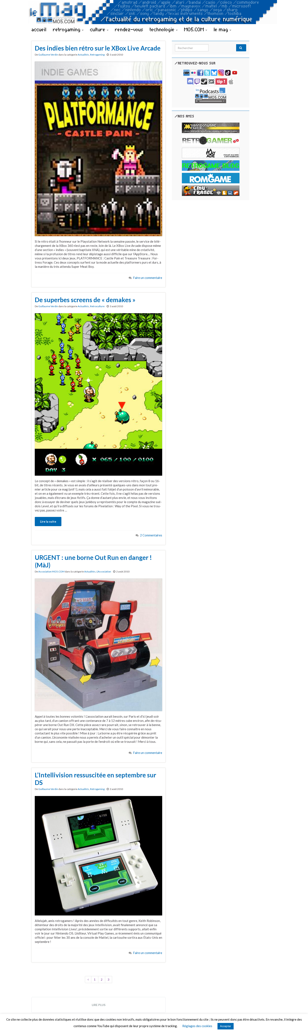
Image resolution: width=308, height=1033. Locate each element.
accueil (39, 29)
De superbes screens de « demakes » (85, 299)
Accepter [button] (225, 1026)
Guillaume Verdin (48, 54)
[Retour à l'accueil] (154, 12)
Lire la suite (48, 521)
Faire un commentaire (147, 278)
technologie (163, 29)
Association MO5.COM (51, 571)
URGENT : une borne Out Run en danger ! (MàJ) (93, 561)
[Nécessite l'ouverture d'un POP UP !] (210, 95)
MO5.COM (195, 29)
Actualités (83, 54)
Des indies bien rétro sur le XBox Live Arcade (97, 48)
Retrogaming (97, 54)
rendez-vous (129, 29)
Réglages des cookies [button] (197, 1026)
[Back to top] (298, 1023)
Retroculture (97, 306)
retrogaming (67, 29)
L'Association (104, 571)
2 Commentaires (151, 535)
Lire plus (98, 1005)
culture (98, 29)
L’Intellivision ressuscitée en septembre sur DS (95, 778)
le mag (222, 29)
